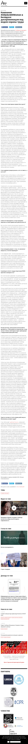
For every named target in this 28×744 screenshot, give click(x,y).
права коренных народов (17, 617)
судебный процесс (14, 422)
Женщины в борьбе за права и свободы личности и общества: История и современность (11, 519)
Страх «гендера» (5, 569)
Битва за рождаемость (7, 547)
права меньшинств (5, 618)
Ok (8, 741)
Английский (20, 487)
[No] (26, 739)
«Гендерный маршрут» (20, 30)
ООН (2, 637)
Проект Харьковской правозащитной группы (14, 662)
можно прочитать (20, 41)
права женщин (4, 493)
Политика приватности (15, 741)
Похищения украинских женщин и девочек (12, 635)
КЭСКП (2, 617)
